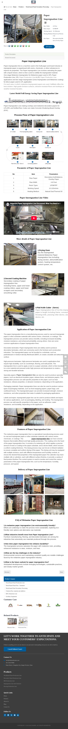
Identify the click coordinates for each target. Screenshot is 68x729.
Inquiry (50, 46)
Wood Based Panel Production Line (15, 582)
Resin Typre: (47, 28)
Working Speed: (48, 31)
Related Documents (10, 57)
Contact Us (6, 707)
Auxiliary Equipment (11, 596)
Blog (5, 704)
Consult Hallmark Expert (15, 649)
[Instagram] (14, 715)
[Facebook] (5, 715)
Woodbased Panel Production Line (13, 675)
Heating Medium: (48, 33)
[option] (10, 605)
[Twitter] (11, 715)
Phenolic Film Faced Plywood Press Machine (12, 627)
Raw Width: (47, 26)
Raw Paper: (47, 38)
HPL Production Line (11, 593)
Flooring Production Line (10, 686)
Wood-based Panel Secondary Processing (16, 588)
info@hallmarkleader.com (12, 660)
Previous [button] (4, 605)
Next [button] (63, 605)
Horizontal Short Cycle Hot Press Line (23, 627)
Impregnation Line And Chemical (12, 683)
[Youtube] (18, 715)
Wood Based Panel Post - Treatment (15, 585)
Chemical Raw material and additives (15, 591)
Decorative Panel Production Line (12, 678)
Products (6, 698)
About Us (6, 701)
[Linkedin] (8, 715)
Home (5, 696)
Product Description (10, 54)
